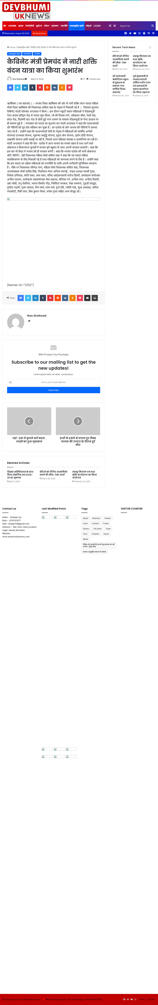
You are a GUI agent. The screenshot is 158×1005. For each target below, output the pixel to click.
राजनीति (64, 25)
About (85, 518)
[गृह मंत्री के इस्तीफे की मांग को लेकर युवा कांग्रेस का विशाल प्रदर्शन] (59, 758)
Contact (151, 999)
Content (95, 523)
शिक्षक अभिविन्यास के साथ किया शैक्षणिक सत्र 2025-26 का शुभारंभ (20, 474)
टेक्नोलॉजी (29, 25)
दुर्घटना (39, 25)
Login (97, 25)
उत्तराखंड (12, 25)
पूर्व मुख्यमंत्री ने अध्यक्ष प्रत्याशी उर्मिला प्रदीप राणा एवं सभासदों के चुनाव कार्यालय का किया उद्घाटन (142, 84)
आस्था (20, 25)
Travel (106, 534)
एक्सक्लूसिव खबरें (77, 25)
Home (12, 47)
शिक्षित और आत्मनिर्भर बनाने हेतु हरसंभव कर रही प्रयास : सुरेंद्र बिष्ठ (98, 545)
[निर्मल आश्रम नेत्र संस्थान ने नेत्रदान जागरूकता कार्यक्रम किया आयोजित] (47, 758)
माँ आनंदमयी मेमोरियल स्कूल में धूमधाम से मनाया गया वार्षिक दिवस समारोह (120, 84)
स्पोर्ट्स (88, 25)
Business (96, 518)
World (85, 539)
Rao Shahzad (18, 79)
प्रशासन (54, 25)
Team (108, 528)
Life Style (97, 528)
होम (4, 25)
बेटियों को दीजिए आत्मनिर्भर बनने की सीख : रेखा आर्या (53, 473)
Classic (107, 518)
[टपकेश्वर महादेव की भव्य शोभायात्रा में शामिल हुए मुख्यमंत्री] (59, 751)
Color (85, 523)
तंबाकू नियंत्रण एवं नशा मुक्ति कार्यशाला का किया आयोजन (84, 474)
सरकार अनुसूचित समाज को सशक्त (94, 552)
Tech (85, 534)
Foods (105, 523)
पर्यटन (46, 25)
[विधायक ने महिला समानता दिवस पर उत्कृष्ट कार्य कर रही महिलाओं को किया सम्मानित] (71, 631)
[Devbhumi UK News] (26, 11)
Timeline (95, 534)
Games (86, 528)
